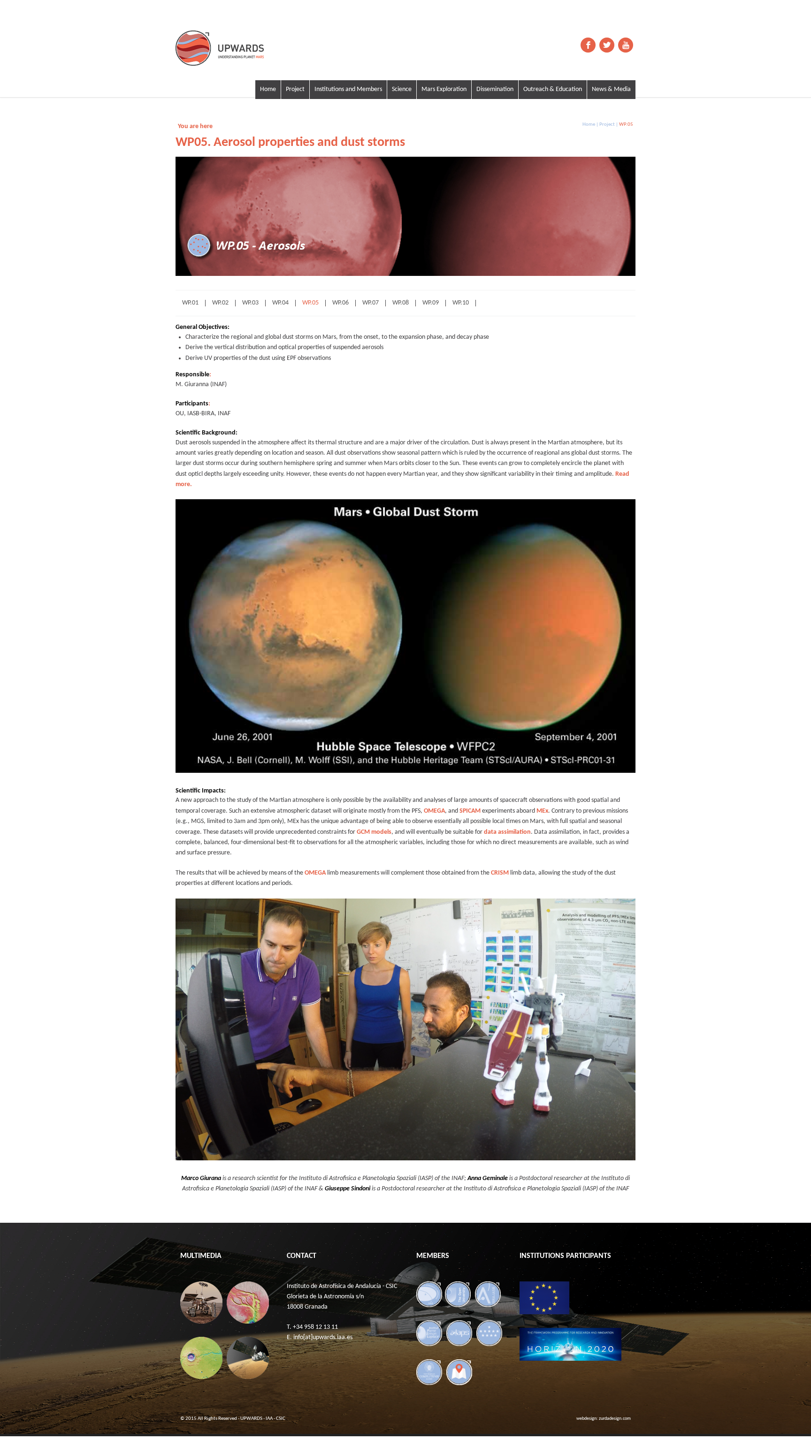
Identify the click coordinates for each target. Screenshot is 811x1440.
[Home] (241, 48)
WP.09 (430, 303)
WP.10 (460, 303)
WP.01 (190, 303)
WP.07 (370, 303)
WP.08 (400, 303)
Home (268, 89)
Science (402, 89)
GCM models (374, 832)
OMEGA (434, 811)
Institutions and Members (348, 89)
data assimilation (507, 832)
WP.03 (250, 303)
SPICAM (470, 811)
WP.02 (220, 303)
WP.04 (280, 303)
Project (295, 89)
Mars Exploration (444, 89)
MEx (542, 811)
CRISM (500, 872)
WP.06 (340, 303)
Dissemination (494, 89)
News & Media (611, 89)
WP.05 (310, 303)
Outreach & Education (552, 89)
